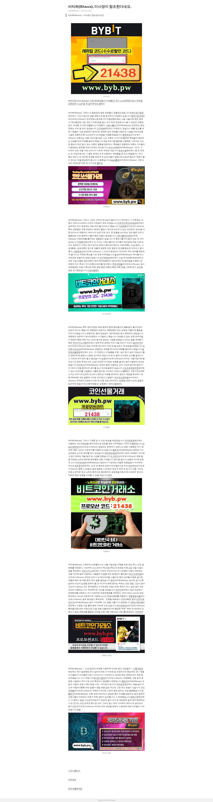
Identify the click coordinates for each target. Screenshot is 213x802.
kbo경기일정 (99, 678)
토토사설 (122, 150)
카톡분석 (81, 242)
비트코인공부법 (121, 377)
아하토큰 (139, 612)
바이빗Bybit (105, 258)
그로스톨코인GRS (124, 236)
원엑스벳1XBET (138, 116)
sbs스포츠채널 (135, 574)
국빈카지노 (87, 571)
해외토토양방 (111, 453)
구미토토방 (129, 440)
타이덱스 (81, 365)
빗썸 (79, 709)
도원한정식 (78, 251)
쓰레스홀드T (111, 125)
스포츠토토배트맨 (130, 368)
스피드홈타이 (74, 771)
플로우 (116, 450)
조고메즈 (114, 456)
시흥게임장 (138, 668)
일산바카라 (138, 343)
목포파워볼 (117, 264)
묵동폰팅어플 (135, 596)
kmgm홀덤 (114, 160)
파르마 (118, 590)
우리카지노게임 (80, 343)
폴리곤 (100, 163)
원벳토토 (126, 135)
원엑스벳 (134, 697)
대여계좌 (72, 780)
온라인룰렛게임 (75, 788)
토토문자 (79, 466)
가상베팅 (122, 226)
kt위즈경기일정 (137, 113)
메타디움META (115, 384)
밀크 (116, 254)
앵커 (110, 475)
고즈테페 (101, 128)
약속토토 (120, 684)
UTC (74, 706)
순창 (103, 358)
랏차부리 (132, 466)
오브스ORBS (113, 147)
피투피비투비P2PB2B (126, 223)
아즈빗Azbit (80, 462)
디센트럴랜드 (93, 270)
